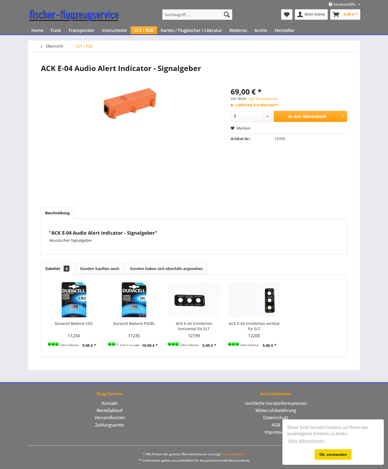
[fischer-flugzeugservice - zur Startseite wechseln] (74, 15)
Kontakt (109, 403)
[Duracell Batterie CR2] (74, 299)
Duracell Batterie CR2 (74, 323)
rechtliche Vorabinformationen (276, 403)
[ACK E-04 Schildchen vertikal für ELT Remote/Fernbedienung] (254, 299)
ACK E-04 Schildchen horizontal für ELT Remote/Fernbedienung (194, 326)
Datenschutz (275, 417)
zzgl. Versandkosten (263, 98)
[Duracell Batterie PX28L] (134, 299)
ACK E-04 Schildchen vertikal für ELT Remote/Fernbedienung (254, 326)
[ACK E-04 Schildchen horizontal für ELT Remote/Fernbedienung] (194, 299)
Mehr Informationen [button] (306, 441)
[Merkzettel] (286, 14)
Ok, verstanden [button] (333, 454)
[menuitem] (197, 14)
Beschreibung (57, 212)
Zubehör (56, 268)
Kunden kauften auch (99, 268)
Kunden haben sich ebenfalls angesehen (166, 268)
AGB (276, 425)
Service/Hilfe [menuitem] (344, 4)
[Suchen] (226, 14)
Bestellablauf (109, 410)
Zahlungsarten (109, 425)
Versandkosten (109, 417)
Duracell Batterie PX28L (134, 323)
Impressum (275, 432)
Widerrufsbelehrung (275, 410)
